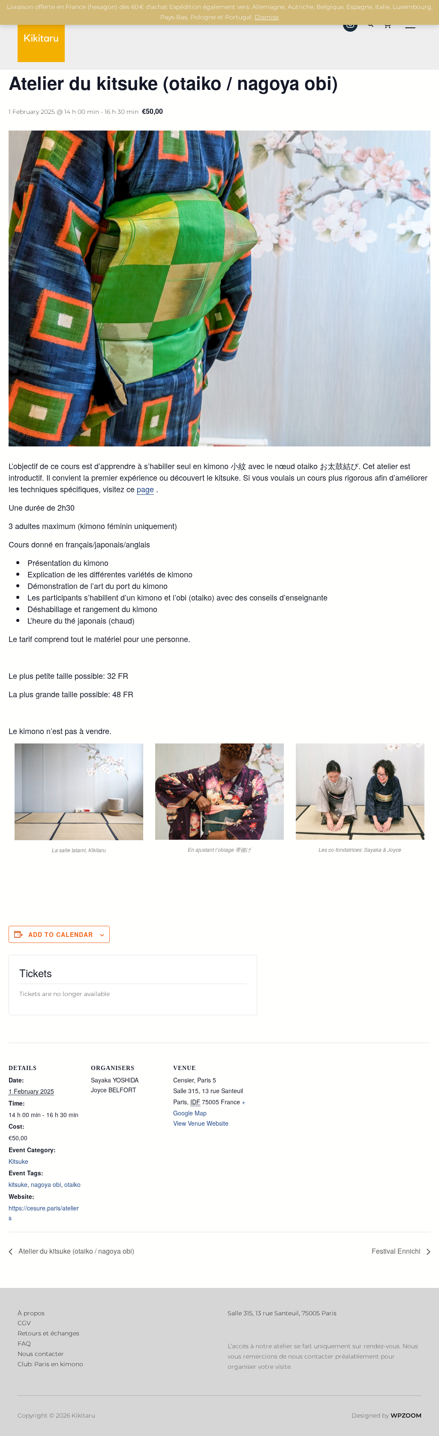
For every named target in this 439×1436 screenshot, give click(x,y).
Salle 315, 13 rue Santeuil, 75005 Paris (282, 1313)
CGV (24, 1323)
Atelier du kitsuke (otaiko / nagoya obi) (75, 1251)
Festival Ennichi (397, 1251)
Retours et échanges (48, 1333)
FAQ (24, 1343)
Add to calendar (60, 934)
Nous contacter (41, 1354)
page (145, 488)
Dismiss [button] (267, 17)
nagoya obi (46, 1184)
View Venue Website (201, 1123)
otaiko (72, 1184)
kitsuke (18, 1184)
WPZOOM (406, 1415)
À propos (31, 1313)
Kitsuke (18, 1161)
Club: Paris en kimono (50, 1364)
